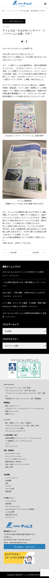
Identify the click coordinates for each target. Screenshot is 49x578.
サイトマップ (9, 517)
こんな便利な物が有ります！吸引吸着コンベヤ (21, 282)
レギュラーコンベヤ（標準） (15, 428)
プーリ (7, 444)
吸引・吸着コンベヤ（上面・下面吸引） (18, 423)
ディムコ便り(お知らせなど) (13, 21)
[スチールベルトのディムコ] (22, 3)
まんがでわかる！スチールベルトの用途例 (19, 509)
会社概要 (8, 480)
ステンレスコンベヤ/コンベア (15, 431)
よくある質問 (9, 512)
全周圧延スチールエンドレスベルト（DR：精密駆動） (23, 398)
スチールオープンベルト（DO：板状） (18, 388)
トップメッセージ (11, 478)
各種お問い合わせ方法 (27, 229)
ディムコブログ (12, 11)
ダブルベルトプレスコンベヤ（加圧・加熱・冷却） (22, 425)
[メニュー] (45, 4)
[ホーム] (3, 11)
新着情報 (8, 491)
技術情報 (8, 504)
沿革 (6, 483)
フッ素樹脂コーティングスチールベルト (18, 441)
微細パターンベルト (12, 411)
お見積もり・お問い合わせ (26, 547)
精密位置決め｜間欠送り (13, 462)
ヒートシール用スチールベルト (15, 459)
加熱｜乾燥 (9, 467)
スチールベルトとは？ (12, 506)
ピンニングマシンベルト (13, 456)
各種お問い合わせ (11, 515)
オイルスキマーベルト (12, 453)
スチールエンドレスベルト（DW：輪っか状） (20, 390)
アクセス (8, 486)
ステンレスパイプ (11, 446)
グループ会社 (9, 489)
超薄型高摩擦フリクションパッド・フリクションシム (23, 438)
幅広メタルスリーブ (12, 406)
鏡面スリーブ (9, 414)
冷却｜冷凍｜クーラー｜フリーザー (17, 464)
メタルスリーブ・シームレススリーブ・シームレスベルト (24, 408)
